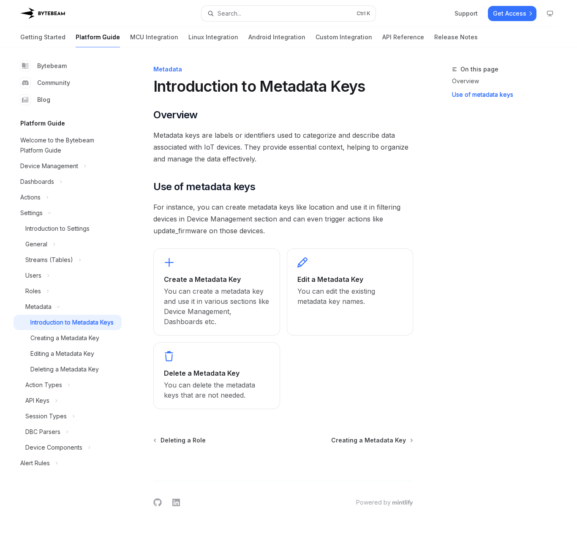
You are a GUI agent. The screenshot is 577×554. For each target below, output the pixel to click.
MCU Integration (154, 37)
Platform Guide (98, 37)
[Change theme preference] (550, 13)
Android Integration (276, 37)
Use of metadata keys (482, 94)
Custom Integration (344, 37)
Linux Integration (213, 37)
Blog (43, 99)
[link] (216, 292)
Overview (465, 81)
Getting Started (42, 37)
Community (53, 82)
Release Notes (456, 37)
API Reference (403, 37)
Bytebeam (52, 65)
